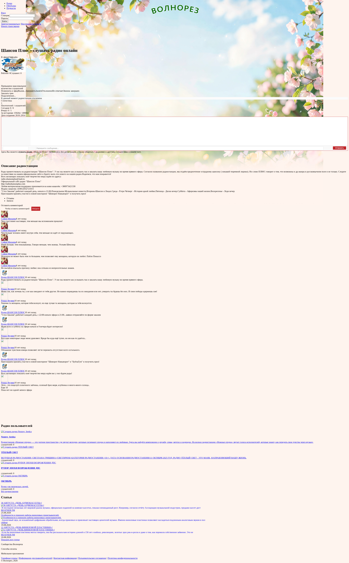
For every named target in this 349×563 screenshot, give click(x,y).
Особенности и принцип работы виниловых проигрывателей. (30, 515)
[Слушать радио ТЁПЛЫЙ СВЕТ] (17, 447)
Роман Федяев (7, 289)
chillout (4, 522)
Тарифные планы (9, 558)
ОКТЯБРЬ (6, 481)
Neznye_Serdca (8, 437)
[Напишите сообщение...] (180, 148)
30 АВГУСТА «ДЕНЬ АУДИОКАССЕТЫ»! (21, 503)
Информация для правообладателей (35, 558)
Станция (5, 15)
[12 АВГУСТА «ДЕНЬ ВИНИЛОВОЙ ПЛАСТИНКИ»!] (28, 530)
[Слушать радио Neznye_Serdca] (16, 431)
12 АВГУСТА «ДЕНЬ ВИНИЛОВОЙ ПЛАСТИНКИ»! (26, 527)
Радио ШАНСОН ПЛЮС (13, 277)
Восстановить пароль (31, 24)
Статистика (6, 101)
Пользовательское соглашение (92, 558)
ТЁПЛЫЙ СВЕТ (9, 452)
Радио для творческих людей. (14, 486)
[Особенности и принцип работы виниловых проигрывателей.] (31, 517)
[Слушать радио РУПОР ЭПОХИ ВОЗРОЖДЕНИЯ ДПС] (28, 463)
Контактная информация (65, 558)
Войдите (35, 209)
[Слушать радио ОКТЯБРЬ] (14, 476)
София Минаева (8, 219)
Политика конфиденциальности (123, 558)
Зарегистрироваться (10, 24)
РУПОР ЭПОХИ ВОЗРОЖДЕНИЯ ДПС (20, 468)
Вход (3, 13)
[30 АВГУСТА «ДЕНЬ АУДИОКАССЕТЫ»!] (22, 505)
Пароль (4, 18)
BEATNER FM (8, 510)
